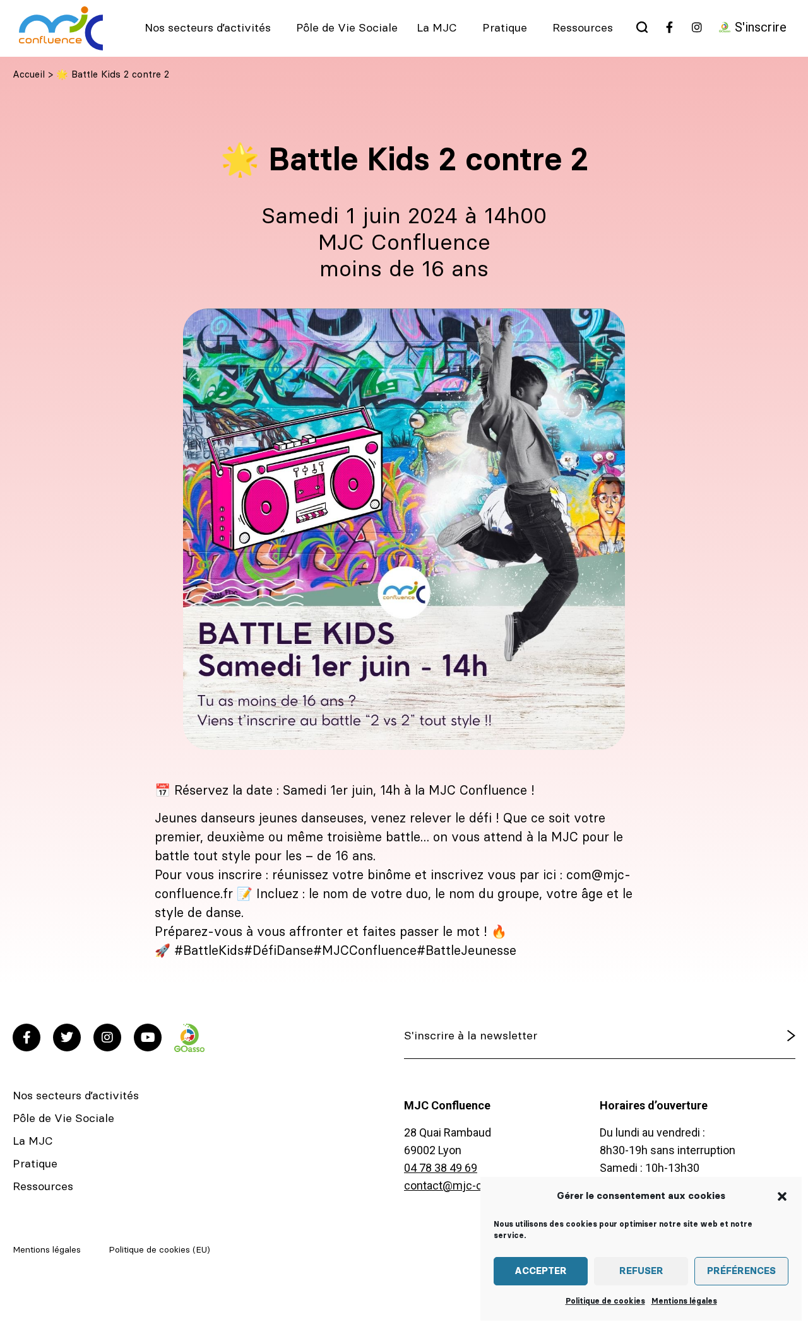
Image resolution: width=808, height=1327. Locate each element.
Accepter (540, 1271)
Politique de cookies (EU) (159, 1250)
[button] (782, 1196)
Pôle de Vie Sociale (347, 28)
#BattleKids (209, 951)
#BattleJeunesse (466, 951)
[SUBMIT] (758, 1036)
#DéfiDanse (278, 951)
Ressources (582, 28)
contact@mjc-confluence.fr (474, 1185)
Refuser (641, 1271)
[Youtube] (148, 1037)
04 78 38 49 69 (440, 1167)
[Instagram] (107, 1037)
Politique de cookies (605, 1301)
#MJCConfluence (365, 951)
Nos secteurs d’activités (208, 28)
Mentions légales (684, 1301)
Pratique (504, 28)
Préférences (741, 1271)
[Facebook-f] (26, 1037)
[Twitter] (67, 1037)
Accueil (29, 74)
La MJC (437, 28)
